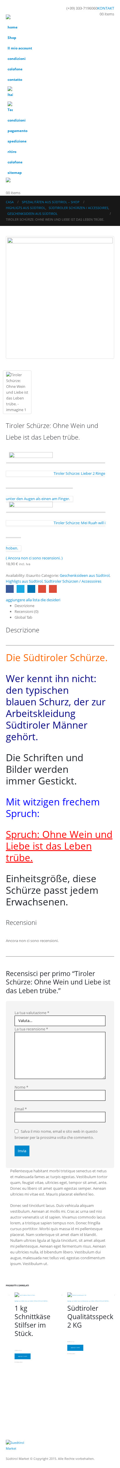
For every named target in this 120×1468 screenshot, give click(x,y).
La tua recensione (31, 1029)
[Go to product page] (38, 1295)
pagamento (17, 130)
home (12, 27)
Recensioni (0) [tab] (26, 611)
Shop (12, 37)
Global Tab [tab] (23, 617)
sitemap (15, 172)
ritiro (12, 151)
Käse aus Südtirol (29, 1301)
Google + (42, 589)
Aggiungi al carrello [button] (22, 1356)
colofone (15, 69)
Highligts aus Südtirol (24, 581)
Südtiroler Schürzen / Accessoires (72, 581)
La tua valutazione (32, 1012)
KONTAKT (105, 8)
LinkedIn (31, 589)
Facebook (10, 589)
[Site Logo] (22, 18)
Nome (21, 1087)
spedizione (17, 141)
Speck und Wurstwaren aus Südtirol (86, 1301)
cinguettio (20, 589)
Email (21, 1109)
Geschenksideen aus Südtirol (85, 575)
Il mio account (20, 48)
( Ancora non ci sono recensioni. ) (34, 558)
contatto (15, 79)
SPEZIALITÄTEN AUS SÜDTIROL (41, 1301)
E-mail (53, 589)
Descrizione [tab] (24, 605)
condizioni (17, 58)
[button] (11, 7)
